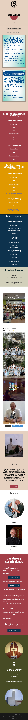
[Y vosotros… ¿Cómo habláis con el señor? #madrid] (14, 389)
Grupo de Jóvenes (11, 300)
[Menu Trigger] (26, 2)
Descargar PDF (14, 577)
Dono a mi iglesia (14, 630)
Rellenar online (14, 585)
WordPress (14, 718)
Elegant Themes (13, 716)
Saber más (14, 486)
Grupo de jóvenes (12, 302)
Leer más (14, 318)
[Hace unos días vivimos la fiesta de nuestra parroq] (14, 412)
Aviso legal (14, 683)
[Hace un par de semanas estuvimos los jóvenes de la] (14, 344)
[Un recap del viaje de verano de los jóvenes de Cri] (14, 366)
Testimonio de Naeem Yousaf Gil (14, 297)
